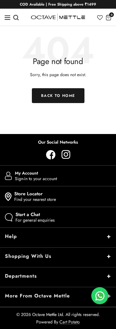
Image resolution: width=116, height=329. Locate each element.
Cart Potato (69, 322)
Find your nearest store (35, 196)
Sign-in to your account (36, 175)
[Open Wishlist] (100, 17)
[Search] (16, 17)
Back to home (58, 95)
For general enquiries (35, 217)
